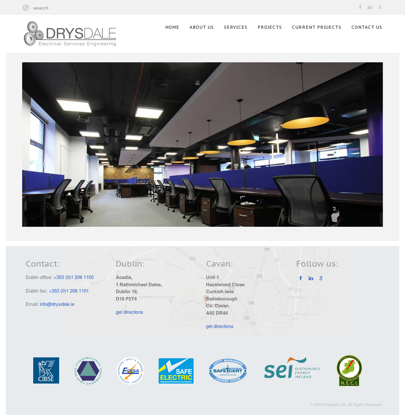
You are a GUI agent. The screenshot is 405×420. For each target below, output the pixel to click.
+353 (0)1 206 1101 (69, 290)
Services (235, 27)
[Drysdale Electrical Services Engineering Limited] (77, 31)
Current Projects (316, 27)
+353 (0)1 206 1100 (73, 277)
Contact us (367, 27)
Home (172, 27)
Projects (270, 27)
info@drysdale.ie (57, 303)
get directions (129, 311)
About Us (202, 27)
